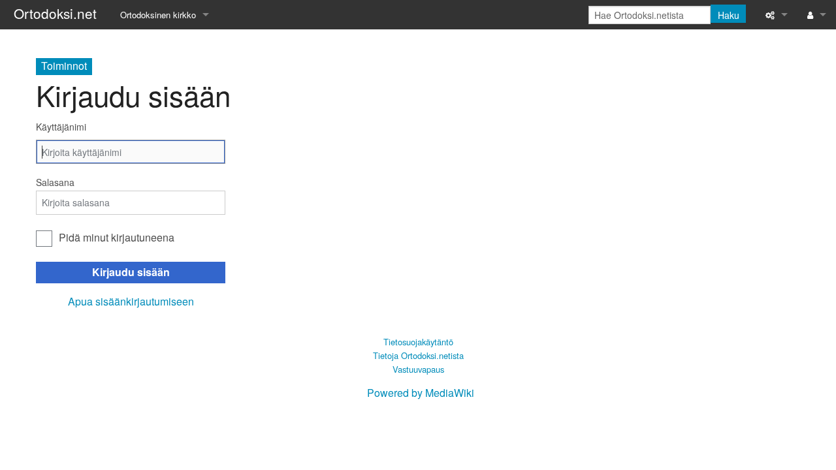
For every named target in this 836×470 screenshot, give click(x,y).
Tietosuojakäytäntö (418, 342)
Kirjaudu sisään (131, 271)
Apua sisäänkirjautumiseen (131, 301)
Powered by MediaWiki (420, 392)
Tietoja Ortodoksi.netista (418, 355)
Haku (728, 15)
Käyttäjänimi (61, 126)
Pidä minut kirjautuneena (116, 237)
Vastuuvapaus (418, 369)
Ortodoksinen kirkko (158, 14)
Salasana (55, 182)
